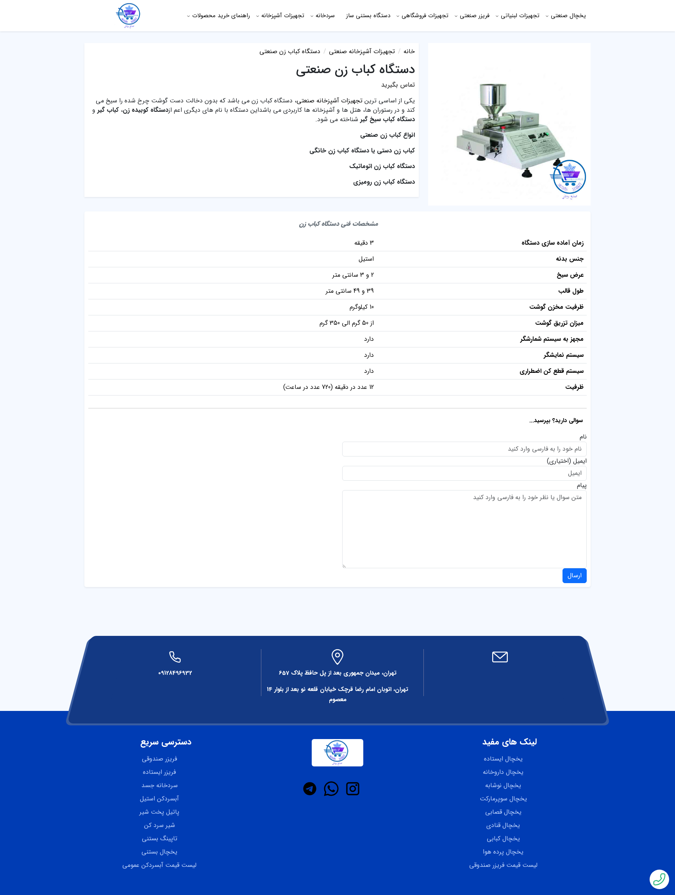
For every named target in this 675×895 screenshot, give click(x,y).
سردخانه (325, 15)
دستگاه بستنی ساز (368, 15)
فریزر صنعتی (474, 15)
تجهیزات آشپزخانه (282, 15)
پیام (582, 485)
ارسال (575, 575)
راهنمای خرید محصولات (221, 15)
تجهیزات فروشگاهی (425, 15)
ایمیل (580, 461)
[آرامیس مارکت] (129, 15)
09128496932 (175, 673)
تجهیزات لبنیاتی (520, 15)
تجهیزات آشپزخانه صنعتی (329, 101)
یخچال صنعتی (568, 15)
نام (583, 437)
